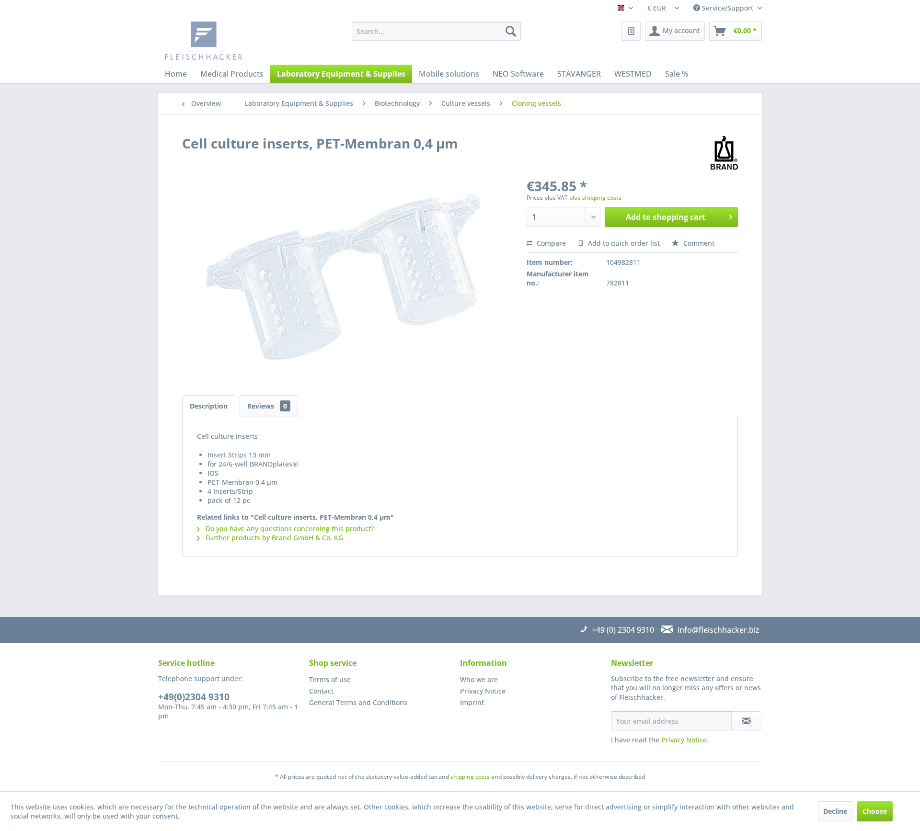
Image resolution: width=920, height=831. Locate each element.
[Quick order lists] (631, 31)
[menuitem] (436, 31)
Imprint (472, 702)
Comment (697, 243)
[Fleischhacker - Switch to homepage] (237, 41)
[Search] (511, 31)
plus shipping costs (595, 198)
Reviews (267, 405)
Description (209, 405)
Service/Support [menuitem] (727, 7)
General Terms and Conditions (358, 702)
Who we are (479, 679)
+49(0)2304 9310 (194, 697)
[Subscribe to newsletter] (746, 720)
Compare (550, 243)
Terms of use (330, 679)
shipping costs (470, 777)
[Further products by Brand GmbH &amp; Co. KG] (724, 153)
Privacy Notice (483, 690)
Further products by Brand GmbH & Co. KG (273, 537)
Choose (874, 811)
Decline (835, 811)
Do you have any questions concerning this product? (289, 528)
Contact (321, 690)
